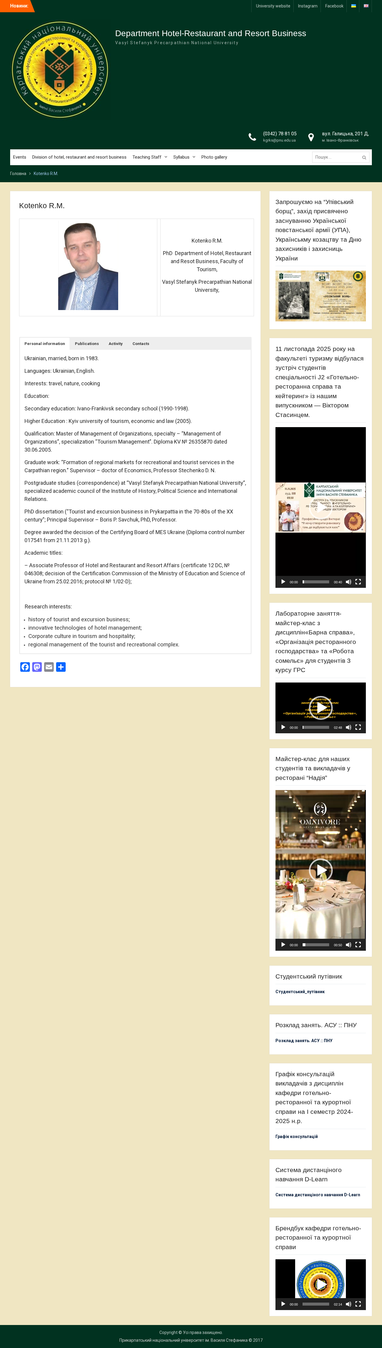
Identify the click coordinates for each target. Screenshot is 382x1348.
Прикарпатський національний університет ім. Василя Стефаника (183, 1340)
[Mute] (349, 582)
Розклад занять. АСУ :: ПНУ (303, 1040)
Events (19, 157)
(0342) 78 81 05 (280, 134)
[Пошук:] (342, 157)
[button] (45, 344)
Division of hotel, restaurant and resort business (79, 157)
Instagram (308, 6)
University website (273, 6)
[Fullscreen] (358, 582)
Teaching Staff (147, 157)
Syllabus (181, 157)
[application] (320, 507)
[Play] (283, 582)
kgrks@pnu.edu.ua (279, 140)
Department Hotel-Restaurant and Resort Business (210, 33)
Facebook (334, 6)
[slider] (316, 581)
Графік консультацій (296, 1136)
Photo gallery (214, 157)
